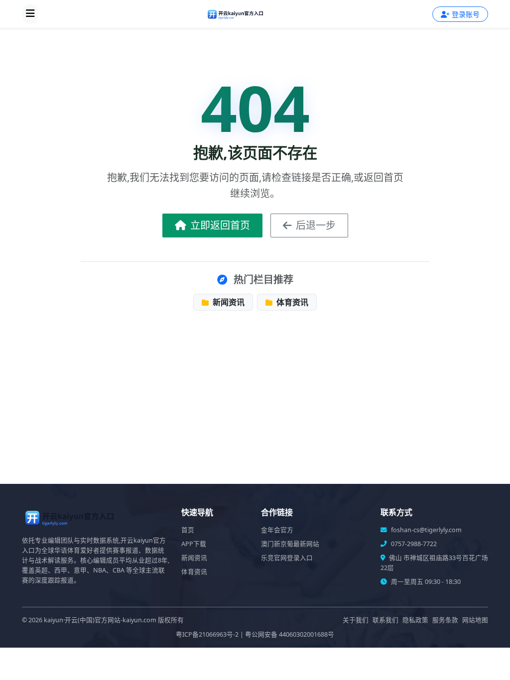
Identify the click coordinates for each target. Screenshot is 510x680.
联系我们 (385, 620)
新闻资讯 (228, 302)
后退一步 (316, 225)
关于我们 (356, 620)
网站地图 (475, 620)
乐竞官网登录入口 (287, 558)
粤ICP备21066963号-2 (207, 634)
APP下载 (193, 544)
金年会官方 (277, 530)
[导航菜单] (30, 14)
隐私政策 (415, 620)
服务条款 (445, 620)
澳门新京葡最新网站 (290, 544)
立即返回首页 (220, 225)
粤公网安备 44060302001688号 (289, 634)
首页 (187, 530)
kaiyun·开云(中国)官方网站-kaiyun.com (100, 620)
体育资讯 (291, 302)
